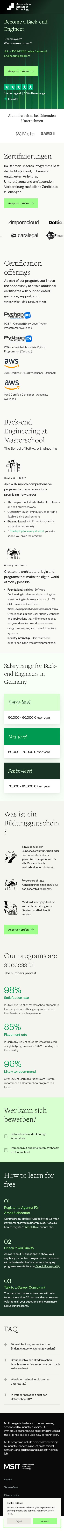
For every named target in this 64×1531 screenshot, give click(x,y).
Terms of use (11, 1487)
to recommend (24, 1071)
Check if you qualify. (47, 1266)
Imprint (8, 1479)
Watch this (31, 1227)
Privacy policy (11, 1495)
